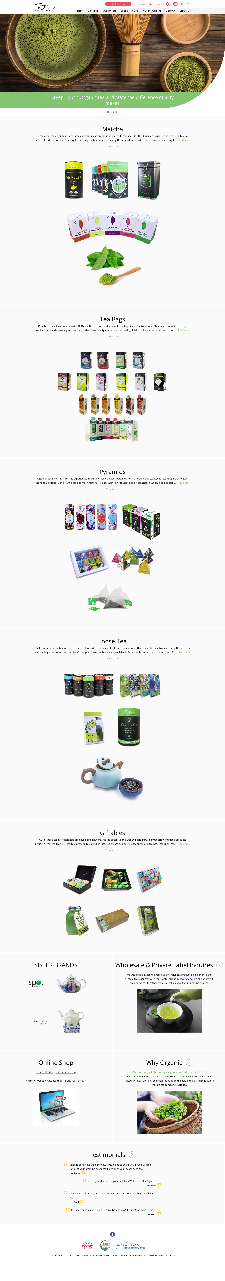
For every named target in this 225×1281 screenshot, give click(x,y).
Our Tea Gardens (152, 10)
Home (80, 10)
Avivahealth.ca (55, 1080)
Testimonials (107, 1155)
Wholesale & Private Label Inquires (164, 965)
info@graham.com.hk (188, 978)
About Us (93, 10)
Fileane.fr (80, 1080)
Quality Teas (109, 10)
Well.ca (40, 1080)
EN (175, 3)
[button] (108, 112)
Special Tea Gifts (129, 10)
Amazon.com (68, 1072)
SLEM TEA (47, 1072)
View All (110, 146)
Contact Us (185, 10)
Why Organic (164, 1062)
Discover (170, 10)
